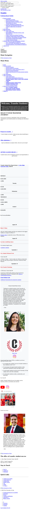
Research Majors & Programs (12, 20)
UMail (4, 484)
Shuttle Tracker (6, 482)
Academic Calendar (5, 247)
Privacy (4, 495)
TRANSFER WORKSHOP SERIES (14, 38)
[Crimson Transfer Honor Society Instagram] (14, 357)
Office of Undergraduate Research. (11, 274)
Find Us (5, 469)
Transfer (4, 13)
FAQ (7, 27)
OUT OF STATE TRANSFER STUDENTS (15, 43)
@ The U (5, 485)
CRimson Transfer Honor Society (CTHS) (15, 36)
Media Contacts (6, 498)
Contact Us (5, 470)
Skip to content (4, 1)
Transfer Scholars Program (11, 39)
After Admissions (7, 74)
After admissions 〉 (6, 140)
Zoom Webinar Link (5, 277)
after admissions (6, 29)
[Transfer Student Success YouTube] (3, 388)
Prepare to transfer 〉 (7, 131)
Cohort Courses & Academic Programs (14, 35)
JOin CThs (14, 353)
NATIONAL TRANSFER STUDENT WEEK (16, 37)
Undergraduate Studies (7, 15)
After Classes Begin (7, 75)
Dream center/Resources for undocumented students (17, 71)
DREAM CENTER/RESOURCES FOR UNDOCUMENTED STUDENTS (15, 26)
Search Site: (3, 2)
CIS (4, 483)
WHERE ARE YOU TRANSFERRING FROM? (14, 41)
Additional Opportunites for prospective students (11, 279)
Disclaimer (5, 493)
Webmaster (5, 471)
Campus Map (6, 481)
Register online (4, 235)
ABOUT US (6, 45)
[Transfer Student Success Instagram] (7, 388)
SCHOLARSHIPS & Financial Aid (13, 24)
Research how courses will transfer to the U (15, 69)
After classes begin (7, 30)
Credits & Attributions (8, 496)
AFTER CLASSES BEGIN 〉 (9, 152)
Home (4, 64)
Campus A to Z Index (7, 478)
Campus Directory (7, 479)
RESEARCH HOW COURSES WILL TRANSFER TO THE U (14, 22)
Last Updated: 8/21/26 (5, 507)
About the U (6, 497)
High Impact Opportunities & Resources (14, 77)
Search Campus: (4, 5)
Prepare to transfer (7, 18)
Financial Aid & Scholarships (12, 70)
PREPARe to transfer (10, 19)
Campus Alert (3, 8)
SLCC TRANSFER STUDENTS (13, 42)
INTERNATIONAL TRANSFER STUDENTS (16, 44)
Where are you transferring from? (10, 86)
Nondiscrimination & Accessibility (10, 492)
